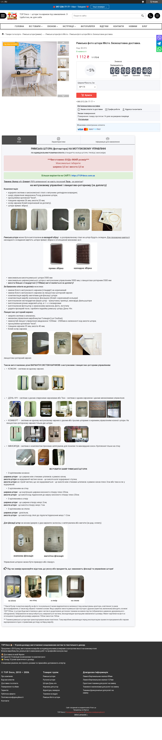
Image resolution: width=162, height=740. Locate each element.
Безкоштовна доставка (90, 106)
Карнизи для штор (50, 687)
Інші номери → (100, 7)
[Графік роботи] (157, 16)
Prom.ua (93, 708)
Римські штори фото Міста (57, 34)
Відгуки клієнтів (7, 680)
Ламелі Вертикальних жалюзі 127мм (98, 680)
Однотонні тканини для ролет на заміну (99, 683)
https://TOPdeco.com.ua (83, 175)
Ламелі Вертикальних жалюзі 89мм (97, 676)
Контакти (5, 701)
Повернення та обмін (10, 687)
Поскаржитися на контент (75, 712)
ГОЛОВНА (19, 26)
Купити (88, 95)
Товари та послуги (13, 34)
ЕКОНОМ (51, 26)
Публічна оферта (8, 694)
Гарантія (4, 690)
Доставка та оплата (9, 683)
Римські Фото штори (51, 697)
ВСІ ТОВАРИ (34, 26)
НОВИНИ (133, 26)
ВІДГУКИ (104, 26)
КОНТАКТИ (118, 26)
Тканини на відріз (50, 694)
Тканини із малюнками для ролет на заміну (101, 687)
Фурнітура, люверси (51, 690)
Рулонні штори (49, 680)
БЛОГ (144, 26)
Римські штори (49, 676)
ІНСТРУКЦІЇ (68, 26)
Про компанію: (7, 676)
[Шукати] (142, 15)
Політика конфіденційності (12, 697)
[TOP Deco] (12, 15)
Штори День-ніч (50, 683)
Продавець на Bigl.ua (81, 710)
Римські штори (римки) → (33, 34)
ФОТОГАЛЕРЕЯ (88, 26)
